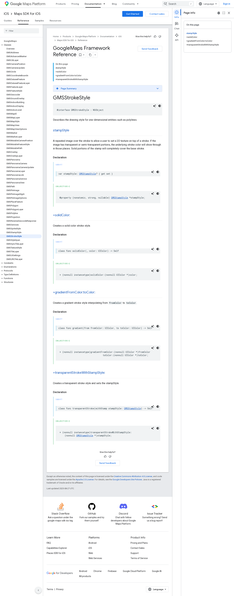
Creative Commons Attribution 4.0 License (133, 476)
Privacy (60, 589)
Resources (55, 20)
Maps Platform (34, 4)
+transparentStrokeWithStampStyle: (79, 373)
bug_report (219, 13)
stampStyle (61, 130)
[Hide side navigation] (38, 590)
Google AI (157, 571)
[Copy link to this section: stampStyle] (72, 130)
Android (92, 543)
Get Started (132, 13)
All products (85, 576)
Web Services (95, 558)
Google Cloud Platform (134, 571)
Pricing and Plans (139, 543)
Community (128, 3)
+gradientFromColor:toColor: (74, 292)
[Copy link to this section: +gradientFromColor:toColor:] (98, 292)
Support (135, 553)
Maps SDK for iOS (27, 14)
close (229, 13)
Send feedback (150, 48)
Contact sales (157, 13)
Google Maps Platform (85, 36)
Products (61, 3)
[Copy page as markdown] (90, 55)
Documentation (93, 3)
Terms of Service (139, 558)
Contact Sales (138, 548)
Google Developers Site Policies (127, 479)
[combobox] (178, 4)
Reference (23, 20)
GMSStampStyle (87, 173)
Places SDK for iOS (56, 553)
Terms (50, 589)
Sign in (226, 4)
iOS (6, 14)
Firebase (112, 571)
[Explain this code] (154, 105)
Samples (39, 20)
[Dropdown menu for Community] (138, 4)
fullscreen (224, 13)
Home (56, 36)
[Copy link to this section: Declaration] (70, 157)
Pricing (75, 3)
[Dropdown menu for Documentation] (105, 4)
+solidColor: (61, 215)
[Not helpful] (159, 36)
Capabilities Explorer (57, 548)
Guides (8, 20)
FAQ (49, 543)
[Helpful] (155, 36)
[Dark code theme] (159, 105)
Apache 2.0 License (85, 479)
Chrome (97, 571)
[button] (21, 45)
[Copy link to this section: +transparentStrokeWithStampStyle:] (108, 373)
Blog (114, 3)
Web (91, 553)
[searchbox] (21, 30)
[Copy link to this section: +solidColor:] (73, 215)
